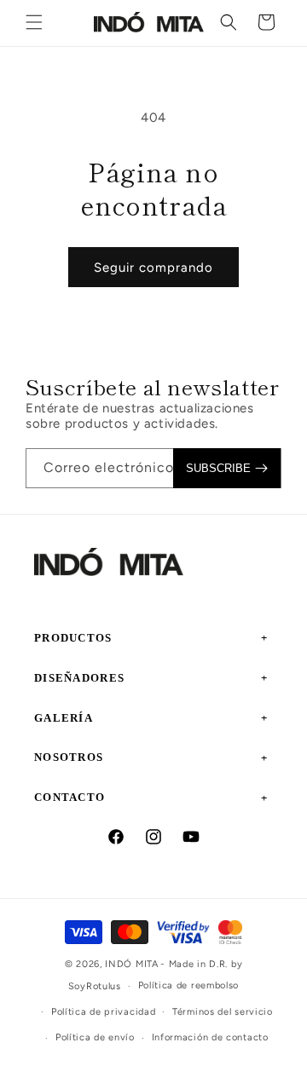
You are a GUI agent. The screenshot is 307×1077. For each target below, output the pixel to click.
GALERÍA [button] (63, 717)
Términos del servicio (222, 1011)
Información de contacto (210, 1037)
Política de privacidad (103, 1011)
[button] (34, 22)
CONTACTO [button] (69, 797)
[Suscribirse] (227, 468)
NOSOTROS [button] (68, 757)
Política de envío (95, 1037)
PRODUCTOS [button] (73, 637)
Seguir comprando (153, 267)
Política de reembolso (189, 985)
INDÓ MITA (131, 964)
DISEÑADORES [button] (79, 677)
